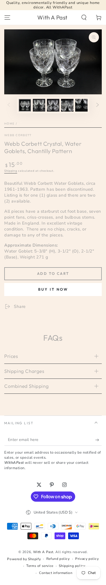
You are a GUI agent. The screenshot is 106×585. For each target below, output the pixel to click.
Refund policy (58, 558)
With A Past (43, 552)
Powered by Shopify (24, 559)
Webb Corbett (18, 135)
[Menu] (7, 17)
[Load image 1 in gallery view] (25, 105)
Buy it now (53, 289)
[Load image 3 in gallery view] (53, 105)
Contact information (55, 573)
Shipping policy (72, 566)
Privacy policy (87, 558)
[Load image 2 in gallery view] (39, 105)
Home (9, 124)
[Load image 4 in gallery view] (67, 105)
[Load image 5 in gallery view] (81, 105)
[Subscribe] (98, 440)
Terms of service (39, 566)
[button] (84, 17)
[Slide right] (97, 105)
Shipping (10, 171)
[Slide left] (9, 105)
